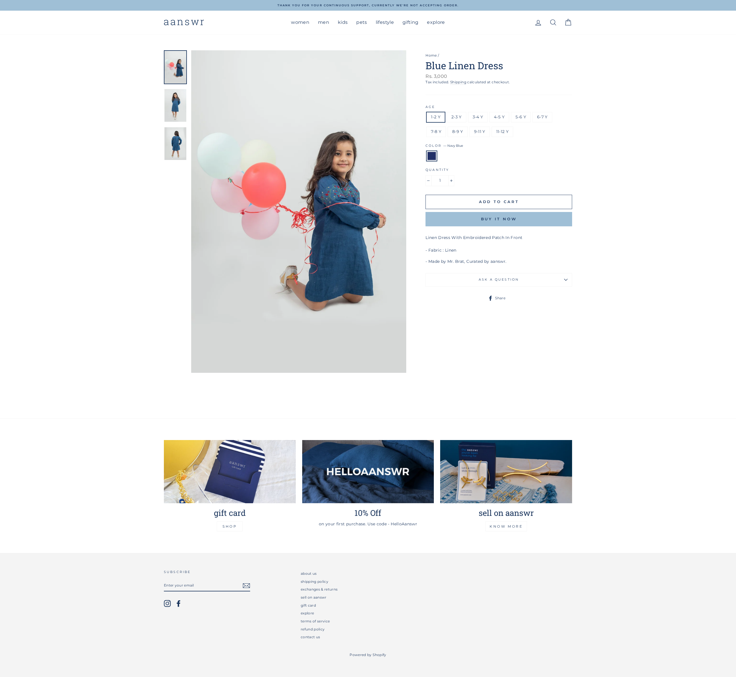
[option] (368, 5)
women (300, 22)
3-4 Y (478, 116)
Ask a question (499, 279)
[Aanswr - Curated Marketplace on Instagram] (167, 603)
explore (436, 22)
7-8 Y (436, 131)
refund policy (313, 629)
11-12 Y (502, 131)
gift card (308, 605)
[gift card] (230, 471)
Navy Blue (432, 156)
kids (343, 22)
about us (309, 573)
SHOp (230, 526)
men (323, 22)
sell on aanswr (314, 597)
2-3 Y (456, 116)
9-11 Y (479, 131)
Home (431, 55)
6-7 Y (542, 116)
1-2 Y (435, 116)
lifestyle (385, 22)
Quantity (437, 170)
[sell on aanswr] (506, 471)
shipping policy (314, 581)
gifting (410, 22)
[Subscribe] (246, 585)
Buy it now (499, 219)
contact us (310, 637)
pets (361, 22)
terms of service (315, 621)
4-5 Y (499, 116)
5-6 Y (520, 116)
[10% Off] (368, 471)
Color (444, 146)
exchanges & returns (319, 589)
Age (430, 107)
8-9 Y (457, 131)
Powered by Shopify (368, 655)
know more (506, 526)
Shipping (458, 82)
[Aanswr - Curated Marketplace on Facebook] (178, 603)
